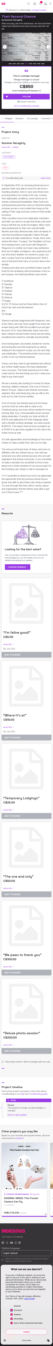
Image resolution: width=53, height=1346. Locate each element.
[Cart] (35, 4)
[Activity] (40, 3)
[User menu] (45, 4)
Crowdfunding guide (38, 1094)
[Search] (29, 3)
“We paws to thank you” (22, 955)
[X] (7, 1242)
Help (22, 1094)
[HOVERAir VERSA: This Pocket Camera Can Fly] (24, 1166)
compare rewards (17, 567)
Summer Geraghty (13, 20)
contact (15, 147)
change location (39, 10)
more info (6, 147)
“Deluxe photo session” (21, 1033)
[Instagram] (16, 1242)
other (5, 168)
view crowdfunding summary (26, 106)
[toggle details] (46, 1215)
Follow (27, 96)
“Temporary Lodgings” (21, 798)
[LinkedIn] (19, 1242)
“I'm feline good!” (17, 632)
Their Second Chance (19, 16)
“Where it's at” (14, 715)
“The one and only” (18, 876)
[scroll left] (5, 47)
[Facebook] (3, 1242)
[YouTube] (11, 1242)
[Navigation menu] (50, 3)
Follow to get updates (17, 1115)
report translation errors (22, 1261)
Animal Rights (8, 157)
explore (19, 1138)
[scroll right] (48, 47)
